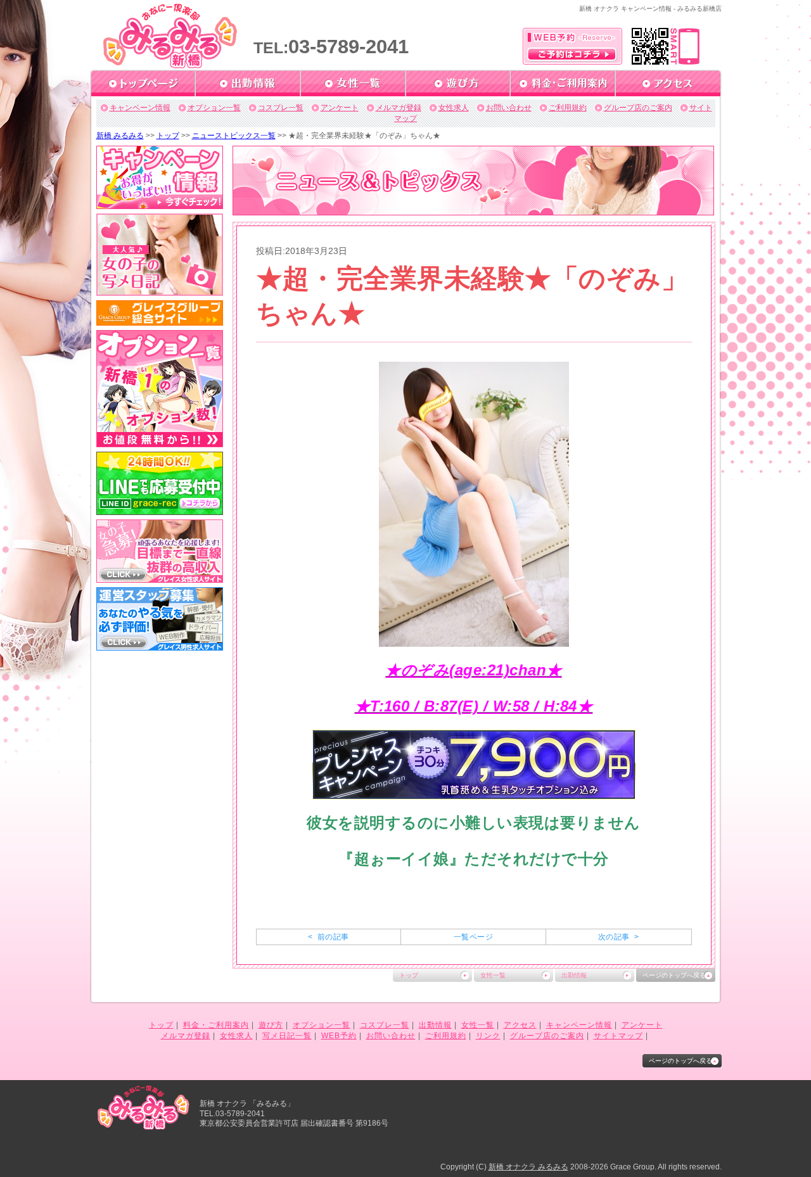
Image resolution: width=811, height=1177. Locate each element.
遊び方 (271, 1025)
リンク (488, 1035)
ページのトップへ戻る (674, 975)
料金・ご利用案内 (216, 1025)
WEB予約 (339, 1035)
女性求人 (453, 107)
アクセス (520, 1025)
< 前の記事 (328, 936)
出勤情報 (574, 975)
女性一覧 (493, 975)
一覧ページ (473, 936)
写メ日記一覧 (287, 1035)
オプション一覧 (214, 107)
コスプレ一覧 (280, 107)
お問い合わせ (509, 107)
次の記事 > (618, 936)
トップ (167, 135)
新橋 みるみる (120, 135)
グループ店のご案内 (638, 107)
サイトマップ (618, 1035)
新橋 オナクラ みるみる (528, 1166)
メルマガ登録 (398, 107)
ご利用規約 (568, 107)
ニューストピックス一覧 (234, 135)
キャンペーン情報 (140, 107)
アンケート (340, 107)
